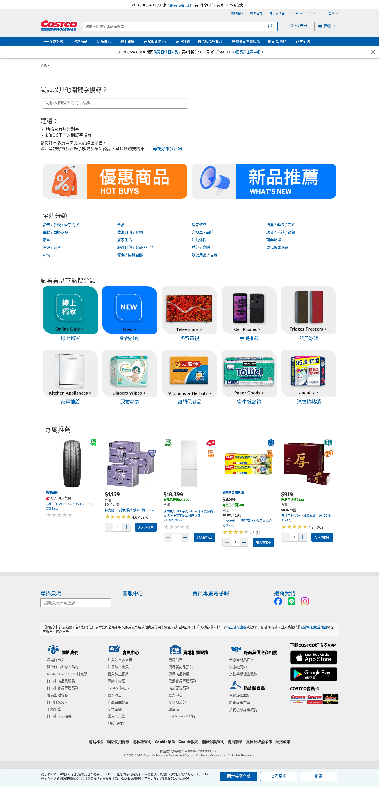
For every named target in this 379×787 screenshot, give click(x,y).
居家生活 (124, 239)
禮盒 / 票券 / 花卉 (280, 225)
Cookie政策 (165, 741)
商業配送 (303, 41)
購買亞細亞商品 (166, 52)
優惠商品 (80, 41)
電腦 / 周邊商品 (55, 232)
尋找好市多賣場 (167, 148)
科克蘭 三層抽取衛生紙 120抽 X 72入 (130, 510)
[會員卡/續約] (287, 41)
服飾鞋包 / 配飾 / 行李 (135, 247)
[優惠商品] (88, 41)
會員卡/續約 (277, 41)
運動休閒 (199, 239)
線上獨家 (127, 41)
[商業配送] (311, 41)
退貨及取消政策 (259, 741)
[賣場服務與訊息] (223, 41)
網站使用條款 (118, 741)
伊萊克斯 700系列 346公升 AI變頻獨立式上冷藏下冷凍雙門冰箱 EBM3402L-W (188, 515)
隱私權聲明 (142, 741)
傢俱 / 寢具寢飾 (130, 255)
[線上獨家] (135, 41)
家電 (46, 239)
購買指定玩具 (180, 5)
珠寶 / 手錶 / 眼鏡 (280, 232)
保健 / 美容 (52, 247)
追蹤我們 (284, 593)
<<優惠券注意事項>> (247, 52)
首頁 (44, 65)
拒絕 (319, 776)
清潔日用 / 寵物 (130, 232)
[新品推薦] (112, 41)
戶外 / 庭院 (201, 247)
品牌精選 (183, 41)
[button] (272, 26)
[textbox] (109, 103)
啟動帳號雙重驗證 (314, 627)
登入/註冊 (298, 25)
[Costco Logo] (59, 25)
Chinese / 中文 (302, 13)
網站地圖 (96, 741)
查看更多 (279, 776)
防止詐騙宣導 (237, 627)
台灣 (332, 13)
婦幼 (46, 255)
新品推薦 (104, 41)
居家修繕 (199, 225)
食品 (121, 225)
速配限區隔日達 (156, 41)
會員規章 (235, 741)
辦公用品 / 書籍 (204, 255)
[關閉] (373, 52)
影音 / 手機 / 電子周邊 (61, 225)
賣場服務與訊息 (210, 41)
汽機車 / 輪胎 (203, 232)
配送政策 (282, 741)
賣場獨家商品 (277, 247)
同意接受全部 (239, 776)
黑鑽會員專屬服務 (246, 41)
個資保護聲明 (213, 741)
